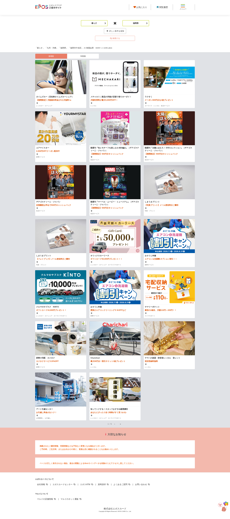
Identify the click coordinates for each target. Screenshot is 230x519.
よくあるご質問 (120, 484)
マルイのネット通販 (70, 499)
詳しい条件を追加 (116, 31)
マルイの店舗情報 (45, 499)
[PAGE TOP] (222, 504)
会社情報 (41, 484)
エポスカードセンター (63, 484)
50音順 (83, 56)
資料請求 (102, 484)
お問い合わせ (141, 484)
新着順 (51, 56)
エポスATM (85, 484)
